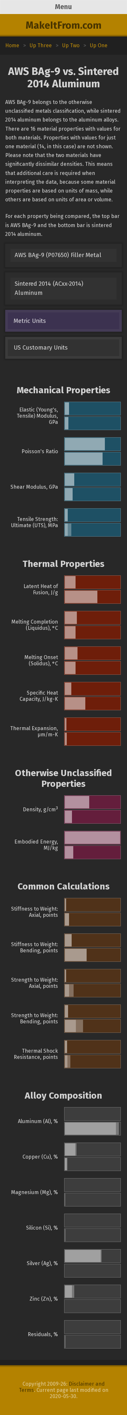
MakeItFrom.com (64, 25)
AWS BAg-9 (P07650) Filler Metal (58, 255)
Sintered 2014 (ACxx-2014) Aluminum (49, 288)
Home (12, 45)
